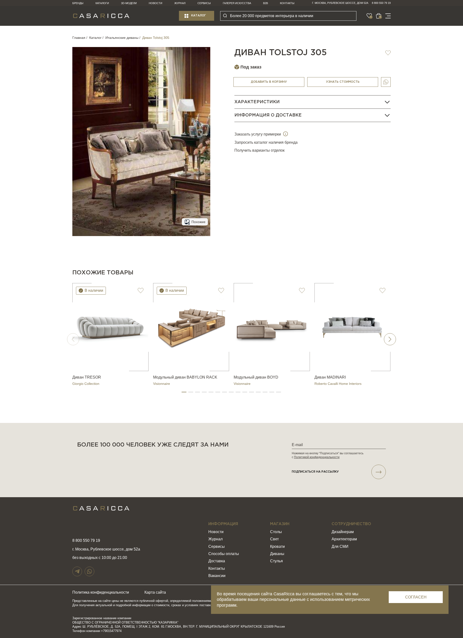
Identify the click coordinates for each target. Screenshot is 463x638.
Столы (276, 532)
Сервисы (204, 3)
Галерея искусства (237, 3)
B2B (265, 3)
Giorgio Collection (85, 384)
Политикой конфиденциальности (317, 457)
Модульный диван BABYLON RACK (185, 377)
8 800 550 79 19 (381, 2)
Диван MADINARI (330, 377)
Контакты (287, 3)
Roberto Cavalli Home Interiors (337, 384)
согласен (416, 597)
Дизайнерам (343, 532)
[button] (390, 339)
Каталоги (102, 3)
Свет (274, 539)
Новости (155, 3)
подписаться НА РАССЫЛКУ (315, 471)
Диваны (277, 554)
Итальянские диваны (121, 38)
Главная (78, 38)
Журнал (179, 3)
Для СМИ (340, 546)
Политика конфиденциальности (100, 592)
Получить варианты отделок (259, 150)
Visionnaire (161, 384)
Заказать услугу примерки (258, 134)
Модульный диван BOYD (256, 377)
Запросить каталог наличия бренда (266, 142)
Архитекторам (344, 539)
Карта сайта (155, 592)
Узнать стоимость (343, 82)
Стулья (276, 561)
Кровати (277, 546)
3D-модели (129, 3)
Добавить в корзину (269, 82)
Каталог (198, 15)
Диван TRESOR (86, 377)
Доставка (216, 561)
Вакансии (216, 576)
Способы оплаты (223, 554)
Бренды (77, 3)
